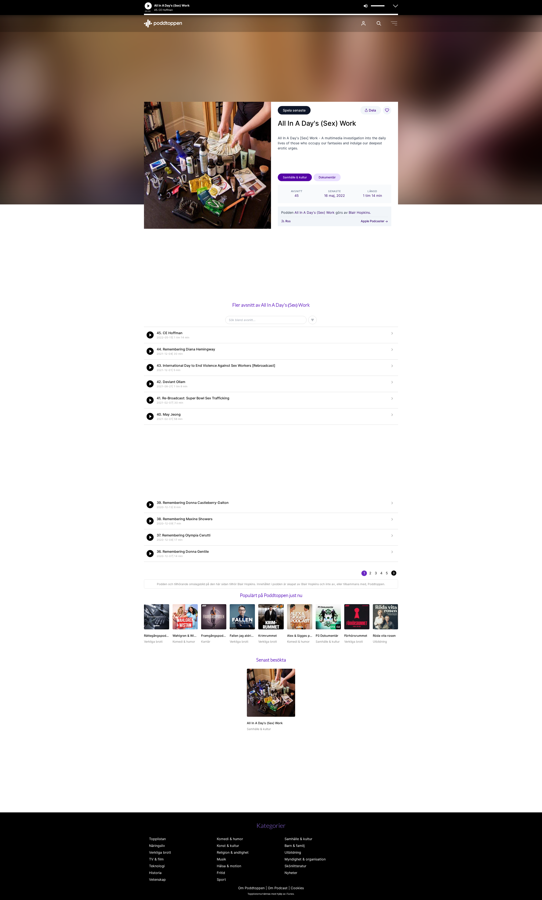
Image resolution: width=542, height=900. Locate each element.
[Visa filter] (312, 320)
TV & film (156, 859)
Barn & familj (295, 845)
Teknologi (157, 866)
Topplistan (157, 839)
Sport (221, 879)
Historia (155, 873)
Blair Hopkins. (360, 212)
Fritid (221, 873)
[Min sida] (363, 23)
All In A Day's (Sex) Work (315, 212)
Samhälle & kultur (295, 177)
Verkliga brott (160, 852)
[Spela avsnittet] (150, 335)
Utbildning (293, 852)
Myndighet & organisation (305, 859)
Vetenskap (157, 879)
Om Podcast (278, 888)
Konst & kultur (228, 845)
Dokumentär (327, 177)
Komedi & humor (230, 839)
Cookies (297, 888)
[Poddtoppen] (163, 23)
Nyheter (291, 873)
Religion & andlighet (233, 852)
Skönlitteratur (295, 866)
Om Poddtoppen (251, 888)
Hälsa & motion (229, 866)
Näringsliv (157, 845)
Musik (221, 859)
